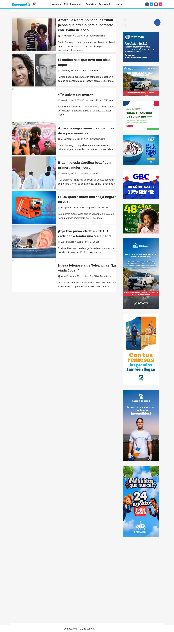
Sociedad (94, 70)
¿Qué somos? (87, 628)
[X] (151, 4)
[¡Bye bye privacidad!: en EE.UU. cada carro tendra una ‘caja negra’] (34, 241)
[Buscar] (157, 22)
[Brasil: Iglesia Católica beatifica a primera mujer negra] (34, 172)
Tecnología (105, 4)
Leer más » (77, 50)
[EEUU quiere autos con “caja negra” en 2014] (34, 207)
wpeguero (66, 207)
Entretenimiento (73, 4)
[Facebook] (147, 4)
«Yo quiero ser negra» (75, 94)
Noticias (56, 4)
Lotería (119, 4)
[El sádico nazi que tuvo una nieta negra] (34, 70)
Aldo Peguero (67, 70)
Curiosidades (96, 100)
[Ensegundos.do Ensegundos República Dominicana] (24, 4)
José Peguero (67, 36)
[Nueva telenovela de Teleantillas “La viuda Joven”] (34, 275)
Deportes (90, 4)
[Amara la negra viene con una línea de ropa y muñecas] (34, 138)
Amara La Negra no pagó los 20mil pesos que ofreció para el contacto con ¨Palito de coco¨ (85, 25)
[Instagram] (160, 4)
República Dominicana (97, 207)
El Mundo (108, 100)
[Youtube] (156, 4)
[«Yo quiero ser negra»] (34, 104)
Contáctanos (70, 628)
